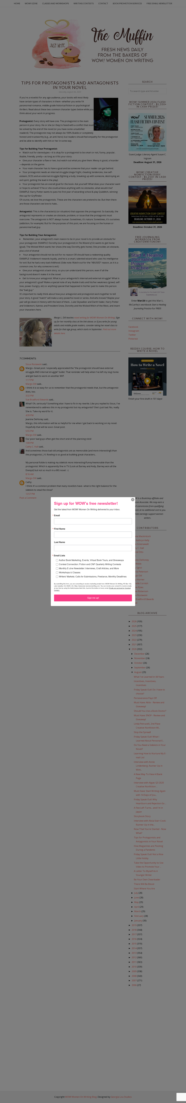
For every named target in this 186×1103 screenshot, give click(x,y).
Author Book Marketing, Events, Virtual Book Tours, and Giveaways (91, 560)
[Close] (132, 499)
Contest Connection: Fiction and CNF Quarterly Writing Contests (90, 564)
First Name (59, 529)
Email (57, 515)
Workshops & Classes (69, 572)
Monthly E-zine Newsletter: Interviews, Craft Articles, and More (89, 568)
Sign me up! (93, 598)
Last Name (59, 542)
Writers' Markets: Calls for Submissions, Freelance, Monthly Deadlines (92, 576)
